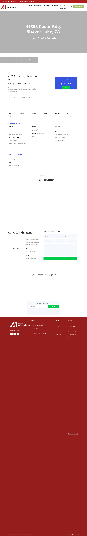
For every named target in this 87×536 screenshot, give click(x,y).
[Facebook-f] (75, 1)
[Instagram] (80, 1)
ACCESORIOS (38, 5)
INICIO (30, 5)
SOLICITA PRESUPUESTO (51, 5)
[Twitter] (77, 1)
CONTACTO (63, 9)
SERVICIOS (63, 5)
